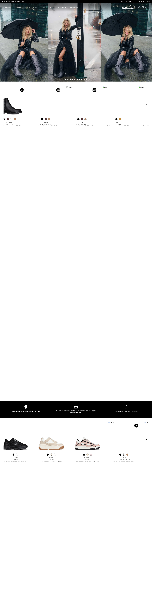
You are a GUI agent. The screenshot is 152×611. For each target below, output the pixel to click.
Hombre (28, 7)
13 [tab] (86, 79)
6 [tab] (74, 79)
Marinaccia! (74, 7)
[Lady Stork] (128, 7)
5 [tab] (72, 79)
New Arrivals (7, 7)
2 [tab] (67, 79)
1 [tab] (65, 79)
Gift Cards (62, 7)
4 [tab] (70, 79)
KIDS (36, 7)
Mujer (19, 7)
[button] (146, 7)
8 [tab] (77, 79)
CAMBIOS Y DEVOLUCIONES (127, 1)
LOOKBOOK (146, 1)
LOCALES (139, 1)
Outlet (52, 7)
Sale (43, 7)
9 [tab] (79, 79)
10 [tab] (81, 79)
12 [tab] (84, 79)
